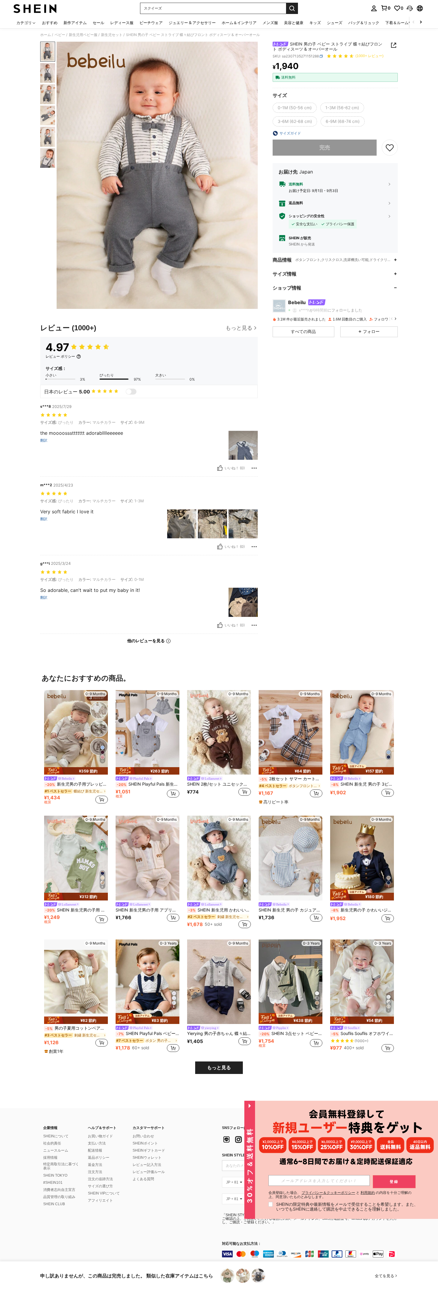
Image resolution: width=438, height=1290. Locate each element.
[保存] (390, 148)
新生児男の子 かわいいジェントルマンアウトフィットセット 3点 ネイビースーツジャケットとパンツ (362, 910)
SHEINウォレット (147, 1157)
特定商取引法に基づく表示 (61, 1166)
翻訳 (43, 440)
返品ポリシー (98, 1157)
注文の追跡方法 (100, 1179)
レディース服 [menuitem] (121, 22)
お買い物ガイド (100, 1136)
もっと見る (219, 1067)
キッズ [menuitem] (315, 22)
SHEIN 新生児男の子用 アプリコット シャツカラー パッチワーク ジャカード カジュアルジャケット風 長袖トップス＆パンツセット (147, 910)
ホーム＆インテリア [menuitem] (239, 22)
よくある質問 (143, 1179)
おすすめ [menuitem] (50, 22)
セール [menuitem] (98, 22)
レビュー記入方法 (147, 1165)
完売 (324, 147)
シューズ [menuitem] (334, 22)
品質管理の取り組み (59, 1197)
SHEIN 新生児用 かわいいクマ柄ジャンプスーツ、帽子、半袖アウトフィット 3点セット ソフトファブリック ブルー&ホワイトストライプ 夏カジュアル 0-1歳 (219, 910)
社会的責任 (52, 1143)
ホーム (45, 35)
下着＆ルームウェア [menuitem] (402, 22)
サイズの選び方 (100, 1186)
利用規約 (368, 1192)
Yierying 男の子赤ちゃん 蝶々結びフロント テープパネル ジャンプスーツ (219, 1033)
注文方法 (95, 1172)
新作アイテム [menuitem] (75, 22)
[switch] (131, 392)
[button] (409, 8)
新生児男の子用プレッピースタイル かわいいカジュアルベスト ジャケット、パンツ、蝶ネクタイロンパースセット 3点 (76, 784)
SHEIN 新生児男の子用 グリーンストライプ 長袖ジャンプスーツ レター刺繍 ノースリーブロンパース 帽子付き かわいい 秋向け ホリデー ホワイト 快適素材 (76, 910)
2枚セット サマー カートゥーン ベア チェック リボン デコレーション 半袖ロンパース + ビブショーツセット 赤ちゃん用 (291, 778)
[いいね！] (219, 468)
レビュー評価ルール (149, 1172)
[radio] (295, 108)
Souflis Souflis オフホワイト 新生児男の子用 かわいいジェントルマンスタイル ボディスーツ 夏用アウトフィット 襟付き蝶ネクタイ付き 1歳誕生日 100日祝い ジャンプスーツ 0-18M (362, 1033)
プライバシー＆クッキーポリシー (328, 1192)
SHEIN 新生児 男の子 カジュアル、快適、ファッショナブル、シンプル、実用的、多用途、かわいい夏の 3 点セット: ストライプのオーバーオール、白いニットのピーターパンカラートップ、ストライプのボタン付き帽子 (290, 910)
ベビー (60, 35)
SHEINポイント (145, 1143)
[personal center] (374, 8)
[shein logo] (35, 8)
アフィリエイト (100, 1200)
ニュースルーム (55, 1150)
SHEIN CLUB (54, 1204)
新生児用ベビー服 (83, 35)
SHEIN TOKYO (55, 1175)
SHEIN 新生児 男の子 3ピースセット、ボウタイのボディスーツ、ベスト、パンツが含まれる (362, 784)
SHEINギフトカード (149, 1150)
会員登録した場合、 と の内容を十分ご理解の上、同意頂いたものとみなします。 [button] (339, 1195)
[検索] (292, 8)
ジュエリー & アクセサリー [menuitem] (192, 22)
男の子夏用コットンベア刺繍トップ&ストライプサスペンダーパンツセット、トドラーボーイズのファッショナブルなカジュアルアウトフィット (76, 1028)
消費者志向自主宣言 (59, 1190)
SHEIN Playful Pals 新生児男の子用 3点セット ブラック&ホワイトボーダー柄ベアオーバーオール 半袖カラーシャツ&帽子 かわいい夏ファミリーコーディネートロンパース (148, 784)
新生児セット (111, 35)
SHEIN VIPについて (104, 1193)
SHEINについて (56, 1136)
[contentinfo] (311, 1254)
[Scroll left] (413, 22)
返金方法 (95, 1165)
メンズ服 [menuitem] (270, 22)
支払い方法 (97, 1143)
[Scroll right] (421, 22)
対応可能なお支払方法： (241, 1244)
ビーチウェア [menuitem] (151, 22)
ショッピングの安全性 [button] (306, 216)
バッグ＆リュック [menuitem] (363, 22)
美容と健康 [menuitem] (293, 22)
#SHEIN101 (53, 1182)
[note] (76, 771)
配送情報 (95, 1150)
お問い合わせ (143, 1136)
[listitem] (76, 748)
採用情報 (50, 1157)
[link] (385, 8)
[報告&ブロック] (254, 468)
